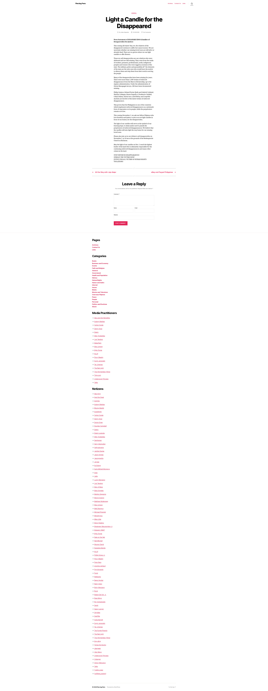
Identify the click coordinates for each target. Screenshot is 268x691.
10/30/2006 (136, 32)
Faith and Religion (98, 268)
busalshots (98, 412)
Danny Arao (98, 329)
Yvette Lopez (98, 670)
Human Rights (97, 280)
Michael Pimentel (100, 512)
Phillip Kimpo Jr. (99, 555)
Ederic (96, 332)
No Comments (147, 32)
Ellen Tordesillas (99, 336)
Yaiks (96, 382)
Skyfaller (97, 612)
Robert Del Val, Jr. (100, 595)
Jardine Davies (99, 451)
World (94, 307)
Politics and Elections (99, 304)
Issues (94, 287)
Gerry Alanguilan (100, 444)
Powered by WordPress (113, 687)
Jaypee (96, 462)
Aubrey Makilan (99, 321)
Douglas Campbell (100, 426)
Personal (95, 302)
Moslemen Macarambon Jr (103, 526)
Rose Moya (98, 598)
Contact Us (177, 3)
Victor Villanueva (100, 663)
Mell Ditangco (99, 508)
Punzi (96, 573)
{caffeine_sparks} (100, 673)
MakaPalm (97, 343)
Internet (95, 285)
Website (116, 215)
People (94, 299)
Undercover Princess (101, 379)
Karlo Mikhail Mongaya (102, 469)
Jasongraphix (98, 458)
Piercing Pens (80, 3)
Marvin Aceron (99, 498)
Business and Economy (100, 263)
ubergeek (97, 648)
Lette (96, 476)
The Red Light (99, 368)
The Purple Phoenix (100, 630)
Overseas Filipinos (98, 295)
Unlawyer (97, 659)
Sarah (96, 605)
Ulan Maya (98, 652)
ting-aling (97, 641)
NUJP (96, 354)
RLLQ (96, 591)
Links (184, 3)
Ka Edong (97, 465)
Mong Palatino (99, 523)
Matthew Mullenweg (101, 501)
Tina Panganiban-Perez (102, 372)
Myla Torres (98, 350)
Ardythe (97, 401)
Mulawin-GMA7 (99, 530)
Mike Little (97, 519)
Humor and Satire (98, 283)
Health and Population (99, 275)
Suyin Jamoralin (99, 361)
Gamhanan (98, 440)
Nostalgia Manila (99, 548)
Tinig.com (97, 375)
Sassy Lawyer (99, 609)
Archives (170, 3)
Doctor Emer (98, 422)
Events (94, 266)
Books (94, 261)
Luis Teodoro (98, 339)
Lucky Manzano (99, 480)
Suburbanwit (98, 620)
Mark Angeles (99, 490)
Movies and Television (100, 292)
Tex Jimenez (98, 364)
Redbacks (97, 577)
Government (96, 273)
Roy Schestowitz (99, 602)
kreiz (95, 473)
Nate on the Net (99, 537)
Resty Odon (98, 584)
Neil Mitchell (98, 541)
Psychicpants (98, 569)
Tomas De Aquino (100, 645)
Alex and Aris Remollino (102, 318)
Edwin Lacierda (99, 433)
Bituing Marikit (99, 408)
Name (115, 208)
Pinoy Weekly (98, 357)
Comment (117, 194)
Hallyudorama (99, 447)
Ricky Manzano (99, 587)
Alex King (97, 394)
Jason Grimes (99, 455)
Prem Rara (97, 562)
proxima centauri (100, 566)
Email (136, 208)
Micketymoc (98, 516)
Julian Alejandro (125, 32)
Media (94, 290)
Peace (94, 297)
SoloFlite (97, 616)
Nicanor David (99, 544)
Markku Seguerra (100, 494)
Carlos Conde (98, 325)
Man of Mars (98, 487)
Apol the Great (99, 397)
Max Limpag (98, 346)
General (134, 13)
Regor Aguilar (98, 580)
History (94, 278)
